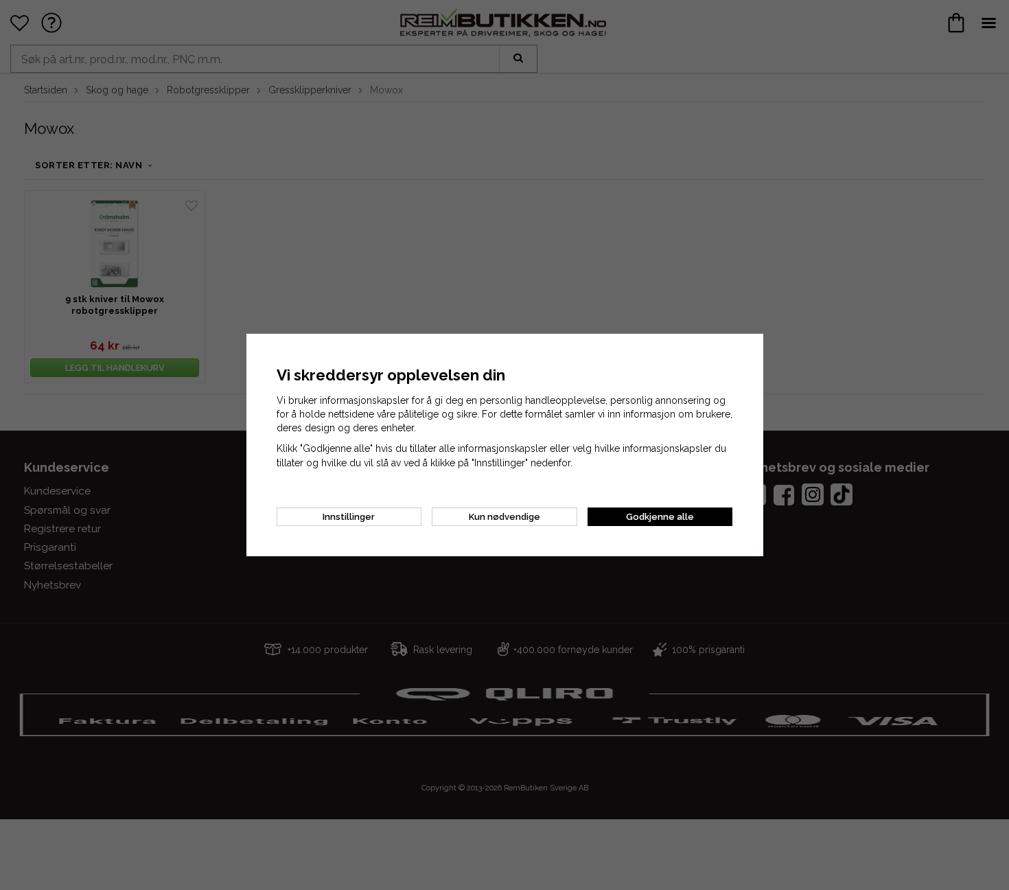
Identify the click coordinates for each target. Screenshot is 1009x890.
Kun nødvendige (504, 517)
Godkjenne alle (660, 517)
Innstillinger (349, 517)
